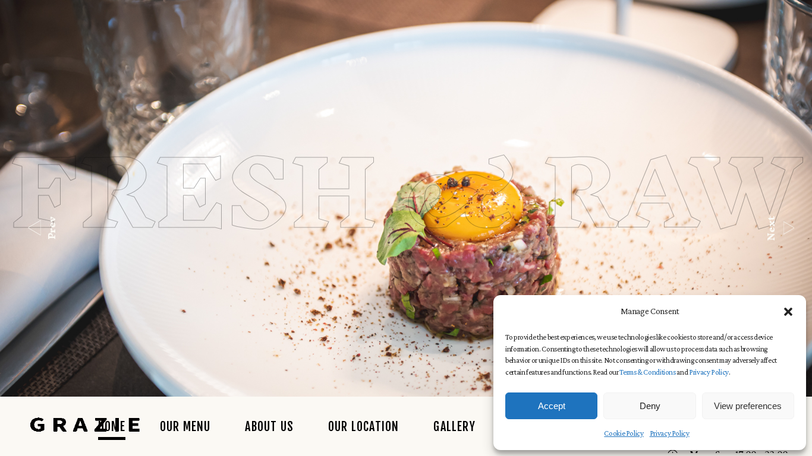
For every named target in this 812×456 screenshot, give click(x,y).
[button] (788, 312)
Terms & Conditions (647, 372)
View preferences (748, 406)
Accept (551, 406)
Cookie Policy (623, 433)
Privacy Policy (709, 372)
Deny (650, 406)
